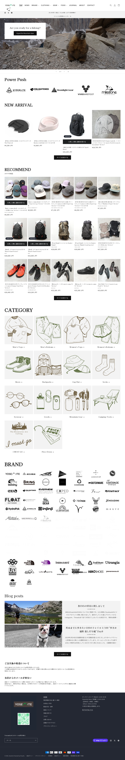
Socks (105, 382)
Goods (47, 417)
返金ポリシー (30, 755)
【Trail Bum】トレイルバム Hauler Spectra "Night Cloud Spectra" (85, 244)
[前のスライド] (56, 72)
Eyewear (17, 417)
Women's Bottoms (105, 347)
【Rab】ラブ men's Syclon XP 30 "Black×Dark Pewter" (15, 250)
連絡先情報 (66, 755)
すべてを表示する (62, 157)
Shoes (17, 382)
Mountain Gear (76, 417)
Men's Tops (18, 347)
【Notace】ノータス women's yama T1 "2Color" (85, 285)
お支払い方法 (47, 703)
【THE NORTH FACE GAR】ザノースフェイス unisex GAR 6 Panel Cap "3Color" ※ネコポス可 (85, 204)
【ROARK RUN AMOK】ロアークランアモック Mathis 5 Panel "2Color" (109, 203)
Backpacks (46, 382)
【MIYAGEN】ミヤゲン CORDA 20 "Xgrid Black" (75, 148)
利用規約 (50, 755)
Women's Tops (76, 347)
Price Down (47, 452)
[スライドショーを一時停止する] (69, 72)
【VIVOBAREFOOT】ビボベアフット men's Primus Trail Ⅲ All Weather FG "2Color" (39, 286)
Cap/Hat (76, 382)
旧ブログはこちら (87, 710)
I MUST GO (18, 452)
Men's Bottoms (47, 347)
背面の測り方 (47, 713)
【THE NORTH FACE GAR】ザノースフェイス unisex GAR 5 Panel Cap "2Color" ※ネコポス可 (62, 204)
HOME (45, 697)
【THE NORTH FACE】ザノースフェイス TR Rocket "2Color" (109, 244)
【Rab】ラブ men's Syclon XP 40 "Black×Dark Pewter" (38, 250)
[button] (35, 5)
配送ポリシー (58, 755)
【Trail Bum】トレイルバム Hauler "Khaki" (61, 244)
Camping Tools (105, 417)
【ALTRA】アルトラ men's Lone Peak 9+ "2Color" (108, 285)
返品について (47, 710)
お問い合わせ (47, 719)
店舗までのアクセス (49, 723)
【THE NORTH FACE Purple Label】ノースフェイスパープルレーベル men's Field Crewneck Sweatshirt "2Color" (106, 143)
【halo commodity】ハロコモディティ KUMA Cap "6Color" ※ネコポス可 (16, 209)
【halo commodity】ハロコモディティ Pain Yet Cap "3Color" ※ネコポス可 (39, 204)
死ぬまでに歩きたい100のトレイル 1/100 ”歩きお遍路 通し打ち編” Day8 (91, 629)
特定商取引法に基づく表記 (51, 700)
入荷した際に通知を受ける (77, 142)
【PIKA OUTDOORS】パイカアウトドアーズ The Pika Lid (18, 142)
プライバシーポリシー (50, 726)
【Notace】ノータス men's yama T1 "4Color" (62, 285)
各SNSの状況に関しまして (91, 605)
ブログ (45, 716)
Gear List (27, 59)
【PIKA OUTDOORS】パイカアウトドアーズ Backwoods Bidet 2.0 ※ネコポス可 (47, 142)
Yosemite (11, 756)
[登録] (35, 740)
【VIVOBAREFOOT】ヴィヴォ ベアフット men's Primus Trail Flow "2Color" (16, 286)
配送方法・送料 (48, 707)
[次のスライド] (64, 72)
